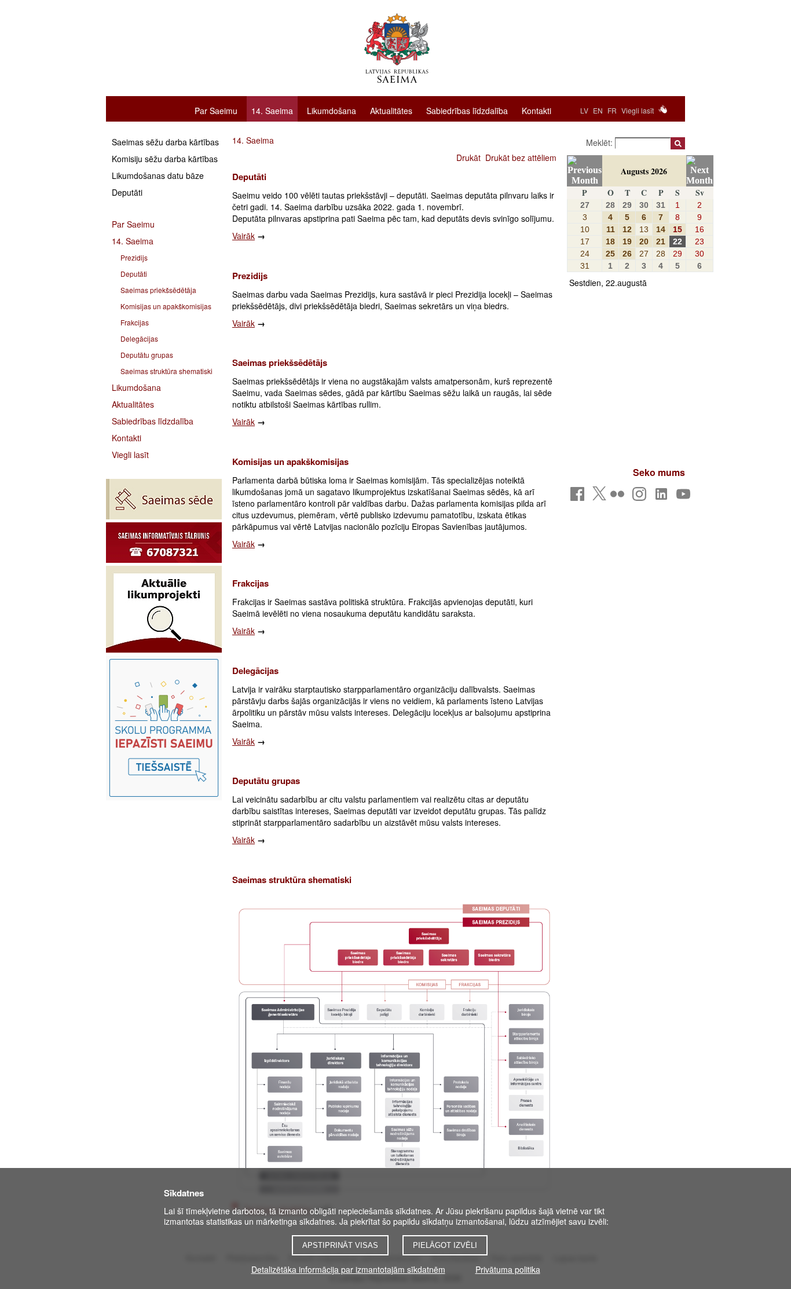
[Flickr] (619, 497)
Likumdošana (331, 110)
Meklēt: (600, 142)
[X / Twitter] (599, 496)
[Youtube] (685, 497)
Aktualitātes (391, 110)
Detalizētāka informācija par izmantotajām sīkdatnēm (348, 1269)
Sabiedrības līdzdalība (467, 110)
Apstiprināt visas (340, 1245)
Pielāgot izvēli (445, 1245)
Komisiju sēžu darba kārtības (165, 158)
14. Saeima (272, 110)
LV (584, 110)
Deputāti (127, 192)
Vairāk (243, 235)
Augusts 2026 (644, 171)
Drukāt (468, 157)
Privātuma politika (507, 1269)
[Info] (164, 542)
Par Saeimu (216, 110)
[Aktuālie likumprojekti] (164, 609)
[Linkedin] (663, 497)
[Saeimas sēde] (164, 499)
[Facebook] (579, 497)
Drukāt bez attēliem (520, 157)
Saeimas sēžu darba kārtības (165, 142)
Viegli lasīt (637, 110)
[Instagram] (641, 497)
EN (598, 110)
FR (612, 110)
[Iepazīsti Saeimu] (164, 728)
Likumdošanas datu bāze (158, 175)
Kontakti (536, 110)
